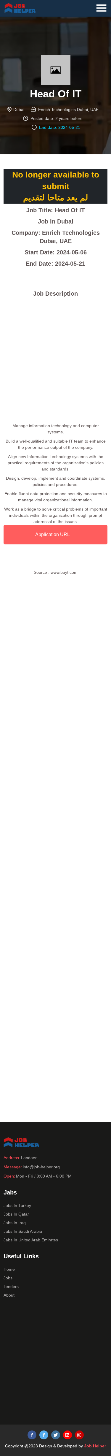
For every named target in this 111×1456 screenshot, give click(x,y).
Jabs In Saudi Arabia (23, 1231)
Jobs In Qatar (16, 1214)
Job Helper (95, 1446)
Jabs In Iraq (15, 1222)
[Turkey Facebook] (32, 1434)
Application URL (52, 534)
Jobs (8, 1278)
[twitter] (55, 1434)
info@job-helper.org (41, 1167)
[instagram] (79, 1434)
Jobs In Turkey (17, 1205)
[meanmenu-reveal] (103, 6)
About (9, 1295)
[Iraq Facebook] (43, 1434)
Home (9, 1269)
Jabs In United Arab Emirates (31, 1240)
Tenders (11, 1286)
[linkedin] (67, 1434)
